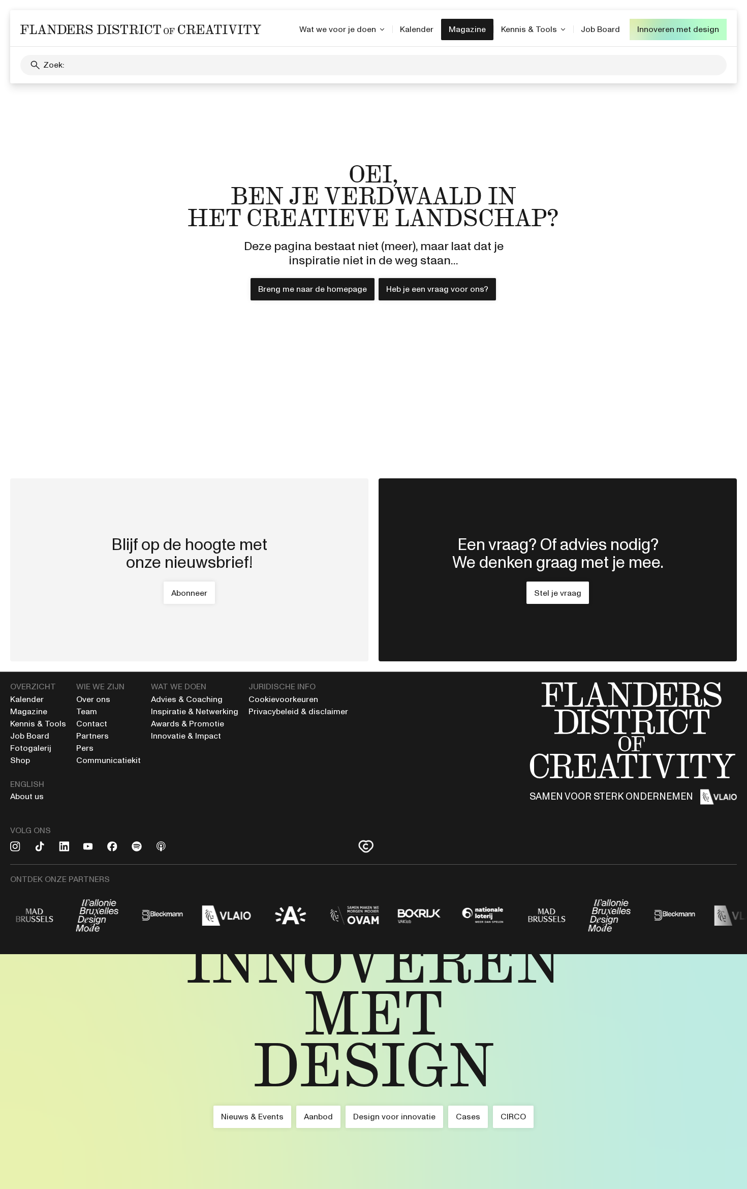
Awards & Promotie (187, 723)
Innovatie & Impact (186, 736)
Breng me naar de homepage (312, 289)
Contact (91, 723)
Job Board (600, 29)
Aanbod (318, 1116)
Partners (92, 736)
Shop (20, 760)
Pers (85, 748)
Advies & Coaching (188, 699)
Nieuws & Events (252, 1116)
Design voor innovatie (394, 1116)
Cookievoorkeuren (283, 699)
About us (27, 796)
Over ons (93, 699)
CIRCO (513, 1116)
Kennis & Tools (529, 29)
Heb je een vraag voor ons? (437, 289)
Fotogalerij (30, 748)
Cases (468, 1116)
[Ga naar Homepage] (373, 1071)
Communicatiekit (108, 760)
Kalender (416, 29)
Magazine (467, 29)
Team (86, 711)
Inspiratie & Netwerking (194, 711)
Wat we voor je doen (337, 29)
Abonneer (189, 593)
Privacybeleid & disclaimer (298, 711)
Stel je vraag (557, 593)
